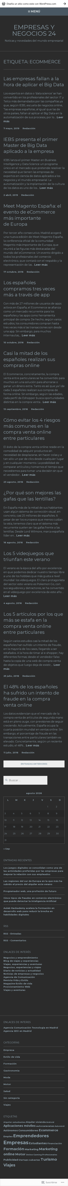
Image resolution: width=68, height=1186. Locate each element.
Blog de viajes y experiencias (20, 960)
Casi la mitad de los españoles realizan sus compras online (29, 359)
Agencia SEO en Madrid (17, 1031)
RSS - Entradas (12, 933)
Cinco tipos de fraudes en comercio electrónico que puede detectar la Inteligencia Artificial (32, 900)
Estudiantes (38, 1143)
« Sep (6, 848)
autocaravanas (45, 1126)
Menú (35, 11)
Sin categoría (11, 1098)
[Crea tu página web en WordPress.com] (34, 3)
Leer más (46, 188)
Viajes (7, 1104)
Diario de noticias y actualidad (22, 970)
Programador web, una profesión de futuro (29, 891)
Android (50, 1122)
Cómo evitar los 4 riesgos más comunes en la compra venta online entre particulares (31, 429)
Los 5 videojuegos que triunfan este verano (28, 556)
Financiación (54, 1143)
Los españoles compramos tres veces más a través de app (29, 288)
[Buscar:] (25, 780)
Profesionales (49, 1154)
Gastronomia (11, 1070)
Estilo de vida (11, 1056)
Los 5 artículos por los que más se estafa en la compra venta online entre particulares (33, 623)
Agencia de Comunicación (19, 977)
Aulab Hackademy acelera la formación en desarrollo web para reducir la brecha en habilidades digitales (28, 911)
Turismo (49, 1159)
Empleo (8, 1136)
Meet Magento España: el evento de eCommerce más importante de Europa (32, 215)
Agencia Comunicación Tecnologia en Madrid (30, 1027)
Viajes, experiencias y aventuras (22, 964)
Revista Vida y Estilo (15, 980)
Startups (23, 1160)
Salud (6, 1091)
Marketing (31, 1149)
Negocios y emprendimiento (20, 957)
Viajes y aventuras (14, 990)
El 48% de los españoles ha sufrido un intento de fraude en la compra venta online (31, 696)
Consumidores (28, 1130)
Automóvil (59, 1126)
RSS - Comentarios (14, 940)
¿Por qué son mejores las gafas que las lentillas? (32, 495)
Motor (7, 1084)
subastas (34, 1160)
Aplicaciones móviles (19, 1125)
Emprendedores (31, 1135)
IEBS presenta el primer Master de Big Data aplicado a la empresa (30, 145)
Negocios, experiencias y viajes (22, 967)
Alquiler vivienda (36, 1122)
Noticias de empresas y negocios (23, 973)
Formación (10, 1063)
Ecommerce (48, 1130)
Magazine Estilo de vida (17, 983)
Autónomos (10, 1130)
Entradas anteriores (34, 764)
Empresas (16, 1142)
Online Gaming (34, 1154)
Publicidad (10, 1159)
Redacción (29, 128)
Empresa (8, 1050)
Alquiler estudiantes (14, 1122)
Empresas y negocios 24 (34, 30)
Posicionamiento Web (16, 986)
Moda (6, 1077)
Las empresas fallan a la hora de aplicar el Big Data (33, 81)
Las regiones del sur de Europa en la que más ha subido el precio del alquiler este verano (32, 883)
